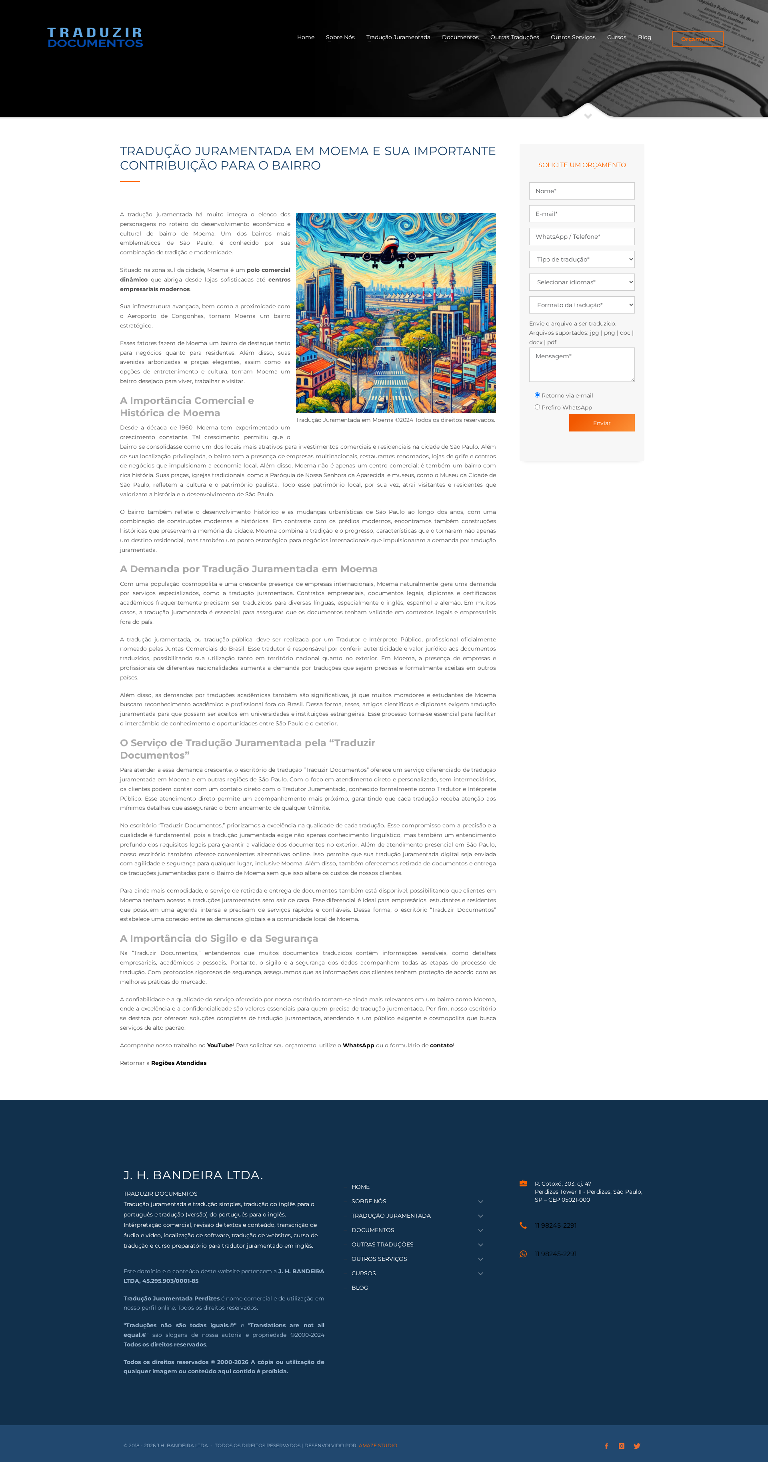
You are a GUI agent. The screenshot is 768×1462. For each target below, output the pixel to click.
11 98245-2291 (556, 1225)
